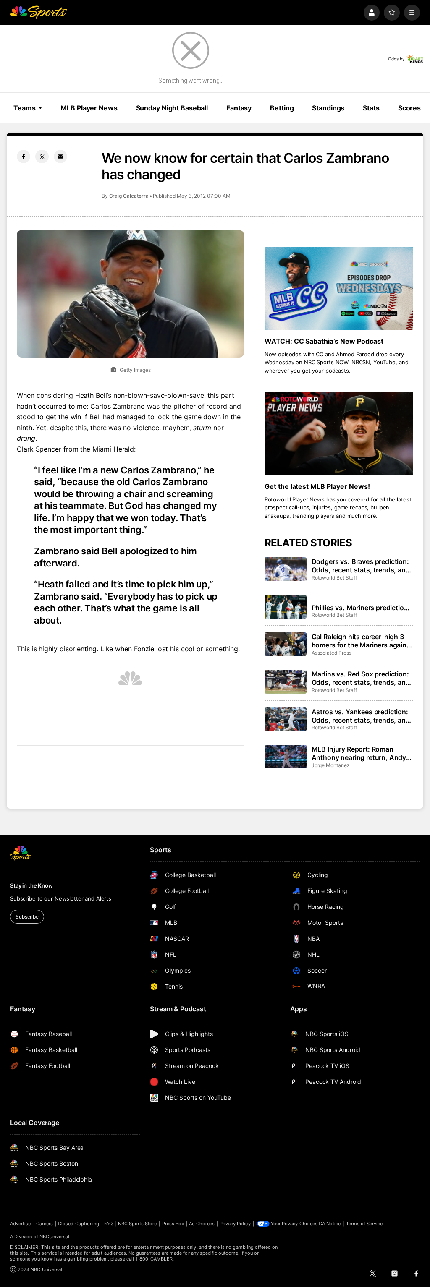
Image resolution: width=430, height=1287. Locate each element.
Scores (409, 108)
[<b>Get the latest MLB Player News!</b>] (339, 433)
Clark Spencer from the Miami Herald (75, 449)
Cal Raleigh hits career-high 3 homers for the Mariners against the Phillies (362, 640)
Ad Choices (202, 1224)
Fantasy (239, 108)
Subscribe (27, 917)
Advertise (20, 1224)
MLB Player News (88, 108)
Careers (44, 1224)
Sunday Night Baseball (172, 108)
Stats (371, 108)
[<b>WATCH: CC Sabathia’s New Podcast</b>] (339, 288)
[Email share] (60, 156)
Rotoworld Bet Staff (334, 577)
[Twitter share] (42, 156)
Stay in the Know (31, 885)
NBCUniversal (54, 1237)
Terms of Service (364, 1224)
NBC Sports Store (137, 1224)
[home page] (38, 13)
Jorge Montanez (331, 765)
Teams (24, 108)
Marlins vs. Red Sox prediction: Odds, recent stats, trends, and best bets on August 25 (361, 678)
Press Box (173, 1224)
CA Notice (330, 1224)
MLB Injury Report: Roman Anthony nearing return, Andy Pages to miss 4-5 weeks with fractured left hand (359, 753)
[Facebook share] (23, 156)
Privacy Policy (235, 1224)
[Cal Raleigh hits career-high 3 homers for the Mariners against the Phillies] (286, 644)
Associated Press (331, 653)
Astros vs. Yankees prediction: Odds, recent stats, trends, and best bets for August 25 (361, 715)
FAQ (108, 1224)
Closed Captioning (78, 1224)
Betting (282, 108)
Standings (328, 108)
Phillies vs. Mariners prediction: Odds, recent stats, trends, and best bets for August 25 (361, 607)
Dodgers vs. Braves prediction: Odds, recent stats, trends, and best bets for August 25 (361, 565)
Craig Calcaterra (129, 196)
